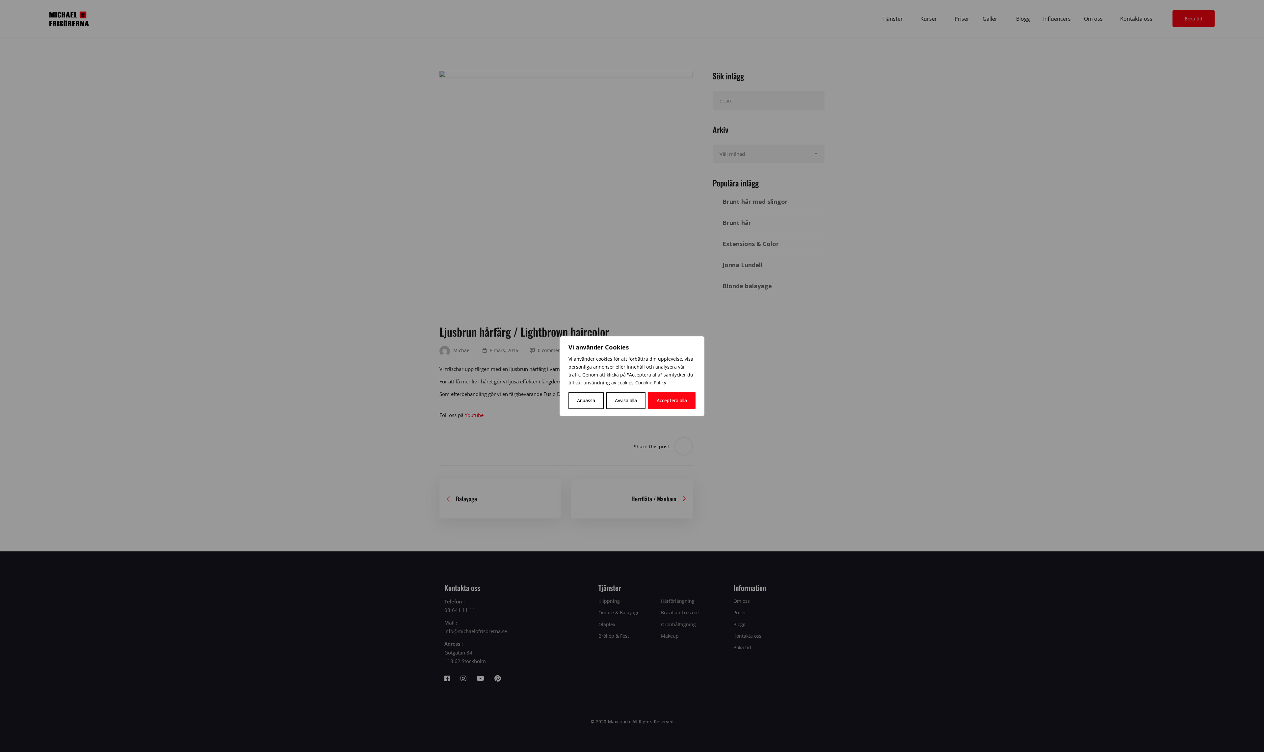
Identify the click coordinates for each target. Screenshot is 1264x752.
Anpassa (586, 400)
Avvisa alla (626, 400)
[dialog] (632, 376)
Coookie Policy (650, 382)
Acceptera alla (672, 400)
